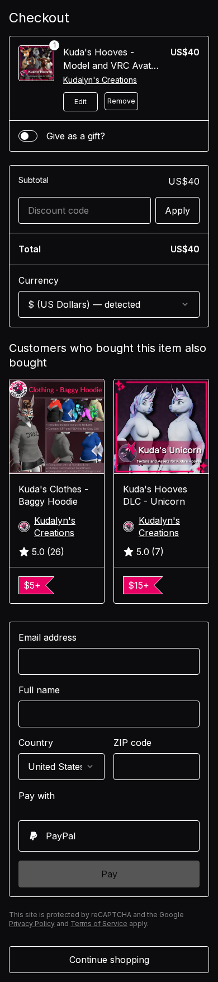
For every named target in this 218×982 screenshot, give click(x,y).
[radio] (109, 836)
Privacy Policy (32, 923)
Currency (38, 280)
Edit (80, 101)
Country (35, 742)
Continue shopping (109, 959)
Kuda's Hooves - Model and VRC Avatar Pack (111, 65)
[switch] (27, 136)
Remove (121, 101)
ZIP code (132, 742)
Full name (39, 690)
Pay (109, 874)
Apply (177, 210)
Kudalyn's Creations (100, 79)
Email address (47, 637)
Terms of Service (98, 923)
